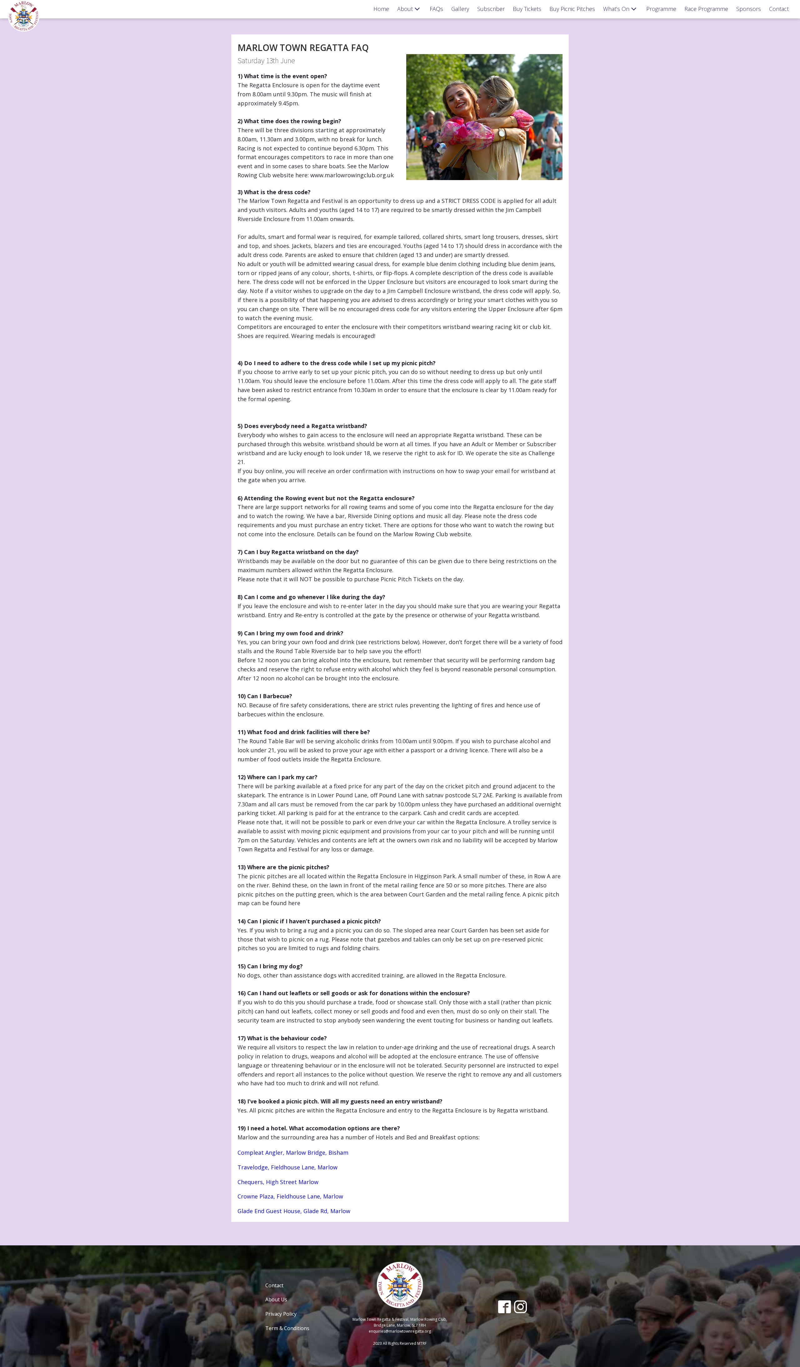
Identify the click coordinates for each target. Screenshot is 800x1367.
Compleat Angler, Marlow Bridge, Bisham (293, 1152)
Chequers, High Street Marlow (278, 1182)
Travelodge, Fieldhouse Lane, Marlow (288, 1167)
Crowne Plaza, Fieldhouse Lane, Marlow (290, 1196)
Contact (274, 1285)
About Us (276, 1299)
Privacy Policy (281, 1313)
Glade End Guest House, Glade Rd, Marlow (294, 1211)
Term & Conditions (287, 1328)
